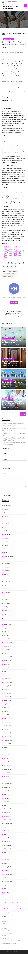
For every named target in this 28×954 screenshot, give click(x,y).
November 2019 (8, 874)
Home (14, 897)
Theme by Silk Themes (14, 952)
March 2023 (7, 762)
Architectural (7, 505)
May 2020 (6, 856)
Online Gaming (8, 581)
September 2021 (8, 823)
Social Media (7, 592)
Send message (7, 495)
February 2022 (8, 809)
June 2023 (6, 751)
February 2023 (8, 765)
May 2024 (6, 711)
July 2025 (6, 664)
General (6, 549)
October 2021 (7, 819)
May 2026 (6, 631)
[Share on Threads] (11, 266)
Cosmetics (6, 516)
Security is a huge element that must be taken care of (11, 341)
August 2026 (7, 624)
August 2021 (7, 827)
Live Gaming (7, 563)
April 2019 (6, 892)
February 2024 (8, 722)
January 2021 (7, 841)
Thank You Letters (8, 4)
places (13, 273)
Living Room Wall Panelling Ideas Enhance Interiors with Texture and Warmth (13, 254)
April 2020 (6, 859)
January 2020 (7, 867)
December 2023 (8, 729)
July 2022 (6, 790)
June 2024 (6, 707)
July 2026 (6, 628)
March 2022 (7, 805)
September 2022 (8, 783)
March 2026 (7, 638)
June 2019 (6, 888)
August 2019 (7, 885)
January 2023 (7, 769)
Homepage (4, 31)
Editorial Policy (14, 906)
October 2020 (7, 848)
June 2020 (6, 852)
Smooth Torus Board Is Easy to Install (14, 251)
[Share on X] (11, 262)
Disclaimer (20, 903)
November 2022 (8, 776)
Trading (6, 606)
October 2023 (7, 736)
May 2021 (6, 834)
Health (5, 552)
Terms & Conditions (10, 903)
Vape (5, 614)
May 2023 (6, 754)
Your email (4, 459)
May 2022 (6, 798)
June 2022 (6, 794)
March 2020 (7, 863)
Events (5, 527)
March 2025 (7, 678)
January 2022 (7, 812)
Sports (5, 596)
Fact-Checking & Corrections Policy (13, 909)
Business (6, 512)
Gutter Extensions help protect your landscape (12, 383)
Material (6, 574)
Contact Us (8, 897)
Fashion (6, 531)
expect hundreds (13, 271)
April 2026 (6, 635)
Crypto (6, 520)
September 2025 (8, 657)
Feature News (7, 534)
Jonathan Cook (5, 344)
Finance (6, 541)
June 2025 (6, 667)
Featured (6, 538)
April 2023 (6, 758)
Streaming (6, 599)
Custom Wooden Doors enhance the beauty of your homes (12, 362)
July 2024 (6, 704)
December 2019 (8, 870)
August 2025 (7, 660)
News (5, 578)
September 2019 (8, 881)
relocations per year (8, 276)
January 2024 (7, 725)
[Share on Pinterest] (23, 262)
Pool (5, 585)
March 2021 (7, 838)
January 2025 (7, 686)
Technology (7, 603)
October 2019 (7, 877)
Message (4, 473)
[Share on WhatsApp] (19, 262)
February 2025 (8, 682)
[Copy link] (15, 266)
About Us (20, 897)
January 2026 (7, 646)
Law (5, 559)
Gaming (6, 545)
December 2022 (8, 772)
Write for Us (8, 900)
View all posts (14, 302)
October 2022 (7, 780)
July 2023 (6, 747)
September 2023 (8, 740)
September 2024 (8, 696)
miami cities (7, 273)
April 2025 (6, 675)
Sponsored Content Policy (15, 912)
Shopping (6, 588)
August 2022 (7, 787)
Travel (5, 610)
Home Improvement (13, 31)
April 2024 (6, 714)
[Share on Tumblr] (7, 266)
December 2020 (8, 845)
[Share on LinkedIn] (15, 262)
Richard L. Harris (9, 52)
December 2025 (8, 649)
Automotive (7, 509)
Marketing (6, 567)
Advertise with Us (18, 900)
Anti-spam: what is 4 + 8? (8, 489)
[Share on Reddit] (3, 266)
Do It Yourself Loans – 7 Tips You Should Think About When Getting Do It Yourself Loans (13, 403)
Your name (4, 453)
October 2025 (7, 653)
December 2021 (8, 816)
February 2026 (8, 642)
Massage (6, 570)
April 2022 (6, 801)
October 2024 (7, 693)
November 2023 (8, 733)
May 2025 (6, 671)
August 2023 (7, 743)
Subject (4, 465)
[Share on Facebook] (8, 262)
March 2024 (7, 718)
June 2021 (6, 830)
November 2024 (8, 689)
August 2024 (7, 700)
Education (6, 523)
